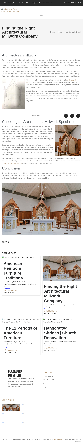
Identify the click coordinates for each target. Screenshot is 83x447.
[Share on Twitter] (72, 116)
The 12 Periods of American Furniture (20, 333)
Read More (7, 288)
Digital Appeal (58, 439)
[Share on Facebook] (66, 116)
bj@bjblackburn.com (11, 290)
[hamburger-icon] (41, 15)
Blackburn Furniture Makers (12, 163)
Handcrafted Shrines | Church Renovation (60, 333)
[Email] (25, 392)
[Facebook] (18, 392)
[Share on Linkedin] (78, 116)
